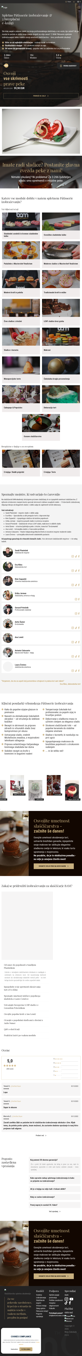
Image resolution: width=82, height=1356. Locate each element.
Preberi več (40, 1135)
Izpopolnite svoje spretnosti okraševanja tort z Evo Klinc (22, 988)
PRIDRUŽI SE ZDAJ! (39, 96)
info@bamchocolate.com (57, 1316)
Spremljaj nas (70, 1292)
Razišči (40, 1291)
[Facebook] (70, 1303)
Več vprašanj (53, 1211)
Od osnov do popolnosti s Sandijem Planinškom (20, 966)
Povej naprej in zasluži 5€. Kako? (43, 1205)
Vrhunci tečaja (41, 1306)
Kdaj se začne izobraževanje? (42, 1197)
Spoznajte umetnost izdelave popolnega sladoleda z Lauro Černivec (22, 997)
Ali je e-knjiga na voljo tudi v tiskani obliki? (48, 1189)
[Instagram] (72, 556)
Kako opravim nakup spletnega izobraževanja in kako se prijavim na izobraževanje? (52, 1179)
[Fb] (79, 556)
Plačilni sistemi (69, 1310)
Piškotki (52, 1308)
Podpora (54, 1291)
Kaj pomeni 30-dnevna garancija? (44, 1160)
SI (79, 1)
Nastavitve (14, 1349)
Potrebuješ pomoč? (56, 1313)
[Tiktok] (76, 556)
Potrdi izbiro (25, 1349)
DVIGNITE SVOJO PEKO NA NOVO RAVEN (52, 866)
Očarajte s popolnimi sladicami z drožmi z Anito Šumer (23, 1021)
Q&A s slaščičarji (12, 1029)
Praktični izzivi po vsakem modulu (20, 1035)
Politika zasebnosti (56, 1300)
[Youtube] (71, 1299)
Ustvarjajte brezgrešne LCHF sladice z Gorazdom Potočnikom (21, 1006)
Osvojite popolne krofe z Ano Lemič (20, 1014)
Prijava (69, 1)
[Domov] (6, 1290)
